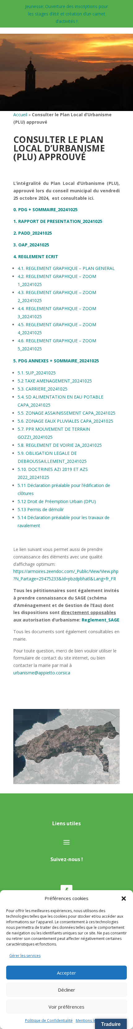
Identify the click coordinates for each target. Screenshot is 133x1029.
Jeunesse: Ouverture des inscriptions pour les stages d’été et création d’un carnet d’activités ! (66, 13)
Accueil (20, 114)
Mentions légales (90, 1020)
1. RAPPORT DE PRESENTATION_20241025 (57, 221)
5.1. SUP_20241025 (37, 373)
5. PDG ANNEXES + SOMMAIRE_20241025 (56, 361)
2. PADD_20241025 (32, 233)
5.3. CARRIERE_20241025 (42, 389)
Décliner (66, 990)
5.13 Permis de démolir (41, 509)
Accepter (66, 973)
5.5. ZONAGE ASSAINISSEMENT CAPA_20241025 (66, 413)
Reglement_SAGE (100, 620)
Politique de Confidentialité (49, 1020)
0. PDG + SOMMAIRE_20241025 (45, 209)
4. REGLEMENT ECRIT (35, 256)
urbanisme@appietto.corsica (41, 673)
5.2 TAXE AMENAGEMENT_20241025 (55, 381)
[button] (124, 898)
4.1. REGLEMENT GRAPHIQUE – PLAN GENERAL (66, 268)
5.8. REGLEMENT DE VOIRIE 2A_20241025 (60, 445)
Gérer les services (25, 955)
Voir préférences (66, 1007)
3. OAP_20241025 (31, 245)
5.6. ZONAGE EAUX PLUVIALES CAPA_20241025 (65, 421)
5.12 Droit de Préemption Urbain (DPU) (57, 501)
